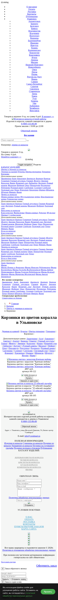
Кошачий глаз (22, 183)
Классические (7, 213)
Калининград (34, 50)
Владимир (34, 33)
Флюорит (24, 190)
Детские (42, 213)
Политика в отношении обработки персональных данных (29, 550)
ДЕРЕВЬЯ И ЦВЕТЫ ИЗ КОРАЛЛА (29, 458)
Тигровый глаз (7, 190)
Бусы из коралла (8, 231)
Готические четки (15, 199)
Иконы (4, 265)
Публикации (32, 16)
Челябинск (34, 108)
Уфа (34, 103)
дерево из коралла (20, 145)
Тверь (34, 94)
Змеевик (44, 181)
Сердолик (46, 188)
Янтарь (12, 192)
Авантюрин (6, 178)
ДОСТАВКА (29, 522)
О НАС (29, 517)
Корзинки (5, 174)
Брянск (34, 28)
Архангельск (34, 21)
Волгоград (34, 36)
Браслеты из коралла (10, 210)
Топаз (16, 190)
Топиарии (46, 172)
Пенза (34, 72)
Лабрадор (33, 183)
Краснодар (34, 53)
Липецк (34, 60)
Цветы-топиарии (33, 172)
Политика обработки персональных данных (29, 497)
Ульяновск (32, 19)
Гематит (5, 181)
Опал (27, 185)
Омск (34, 69)
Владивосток (34, 31)
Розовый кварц (17, 188)
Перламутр (35, 185)
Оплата (31, 9)
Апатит (39, 178)
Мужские (51, 213)
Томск (34, 96)
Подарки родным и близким (27, 448)
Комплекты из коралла (11, 256)
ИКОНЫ (29, 470)
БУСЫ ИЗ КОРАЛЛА (29, 465)
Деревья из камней (9, 172)
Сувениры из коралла (33, 443)
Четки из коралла (9, 194)
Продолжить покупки (8, 562)
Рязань (34, 79)
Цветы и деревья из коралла (13, 169)
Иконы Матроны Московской (22, 274)
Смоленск (34, 89)
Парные (4, 215)
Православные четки (10, 197)
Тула (34, 98)
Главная (15, 303)
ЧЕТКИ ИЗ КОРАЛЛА (29, 460)
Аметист (31, 178)
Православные (31, 213)
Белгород (34, 26)
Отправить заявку (19, 579)
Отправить (29, 505)
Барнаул (34, 24)
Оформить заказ (46, 565)
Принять (48, 592)
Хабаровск (34, 106)
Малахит (12, 185)
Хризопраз (33, 190)
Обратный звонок (29, 131)
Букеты (21, 172)
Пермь (34, 74)
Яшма (19, 192)
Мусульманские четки (30, 197)
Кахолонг (5, 183)
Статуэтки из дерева (12, 298)
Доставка (32, 11)
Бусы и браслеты (9, 258)
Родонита (5, 188)
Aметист (10, 204)
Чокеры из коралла (9, 247)
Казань (34, 48)
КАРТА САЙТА (29, 529)
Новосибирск (34, 67)
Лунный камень (20, 206)
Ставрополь (34, 91)
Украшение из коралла (21, 446)
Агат (14, 178)
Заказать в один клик (29, 381)
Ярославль (34, 110)
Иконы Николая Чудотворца (37, 267)
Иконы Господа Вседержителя (26, 270)
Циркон (42, 190)
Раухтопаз (45, 185)
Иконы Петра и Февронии (12, 267)
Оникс (34, 224)
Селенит (38, 188)
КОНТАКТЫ (29, 524)
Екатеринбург (34, 40)
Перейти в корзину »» (11, 157)
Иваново (34, 43)
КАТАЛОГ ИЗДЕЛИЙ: (10, 167)
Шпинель (50, 190)
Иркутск (34, 45)
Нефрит (20, 185)
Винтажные (19, 213)
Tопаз (47, 226)
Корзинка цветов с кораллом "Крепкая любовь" (29, 366)
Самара (34, 81)
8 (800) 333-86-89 (29, 124)
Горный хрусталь (18, 181)
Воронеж (34, 38)
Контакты (31, 14)
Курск (34, 57)
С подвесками (14, 215)
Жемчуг (37, 181)
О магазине (31, 7)
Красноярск (34, 55)
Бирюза (47, 178)
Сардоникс (29, 188)
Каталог (10, 306)
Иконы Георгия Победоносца (28, 272)
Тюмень (34, 101)
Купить (29, 378)
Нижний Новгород (34, 65)
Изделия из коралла (13, 443)
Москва (34, 62)
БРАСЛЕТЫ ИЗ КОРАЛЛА (29, 462)
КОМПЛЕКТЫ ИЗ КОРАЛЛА (29, 467)
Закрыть (5, 579)
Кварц (12, 183)
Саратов (34, 86)
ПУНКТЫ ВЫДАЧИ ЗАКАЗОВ (29, 526)
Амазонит (21, 178)
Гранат (29, 181)
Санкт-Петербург (34, 84)
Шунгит (4, 192)
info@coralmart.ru (32, 436)
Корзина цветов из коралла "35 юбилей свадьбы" (29, 391)
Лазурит (42, 183)
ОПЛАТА (29, 519)
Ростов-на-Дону (34, 77)
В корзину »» (48, 116)
